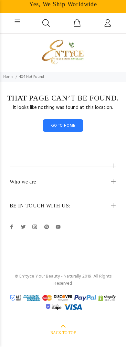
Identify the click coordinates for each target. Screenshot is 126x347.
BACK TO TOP (63, 333)
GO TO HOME (63, 125)
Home (8, 77)
